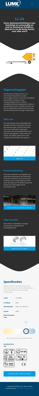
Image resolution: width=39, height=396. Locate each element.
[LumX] (13, 7)
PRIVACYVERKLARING (26, 388)
